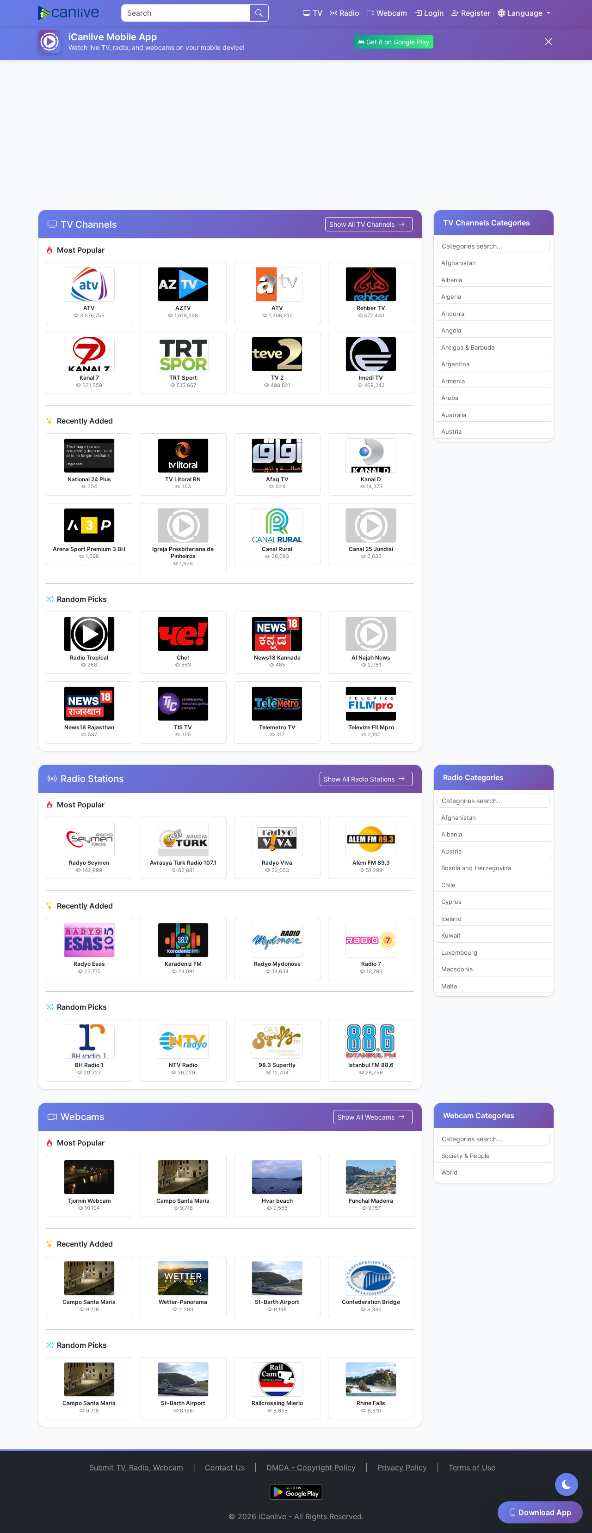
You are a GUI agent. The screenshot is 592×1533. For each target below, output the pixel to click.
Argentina (455, 364)
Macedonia (457, 969)
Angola (451, 330)
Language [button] (525, 13)
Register (475, 13)
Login (434, 13)
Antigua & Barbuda (467, 347)
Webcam (391, 13)
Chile (448, 885)
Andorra (452, 313)
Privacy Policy (402, 1467)
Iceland (451, 918)
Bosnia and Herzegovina (476, 868)
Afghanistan (458, 263)
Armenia (453, 381)
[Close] (548, 41)
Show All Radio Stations (360, 779)
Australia (453, 414)
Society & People (465, 1155)
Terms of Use (472, 1467)
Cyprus (451, 901)
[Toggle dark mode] (566, 1484)
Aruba (449, 397)
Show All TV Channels (362, 224)
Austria (451, 431)
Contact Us (225, 1467)
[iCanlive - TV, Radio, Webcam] (68, 13)
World (449, 1172)
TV (317, 13)
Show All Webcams (367, 1117)
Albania (451, 280)
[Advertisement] (296, 129)
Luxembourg (459, 952)
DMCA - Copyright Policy (311, 1467)
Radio (349, 13)
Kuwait (451, 935)
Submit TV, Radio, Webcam (136, 1467)
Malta (449, 986)
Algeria (451, 296)
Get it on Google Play (397, 42)
